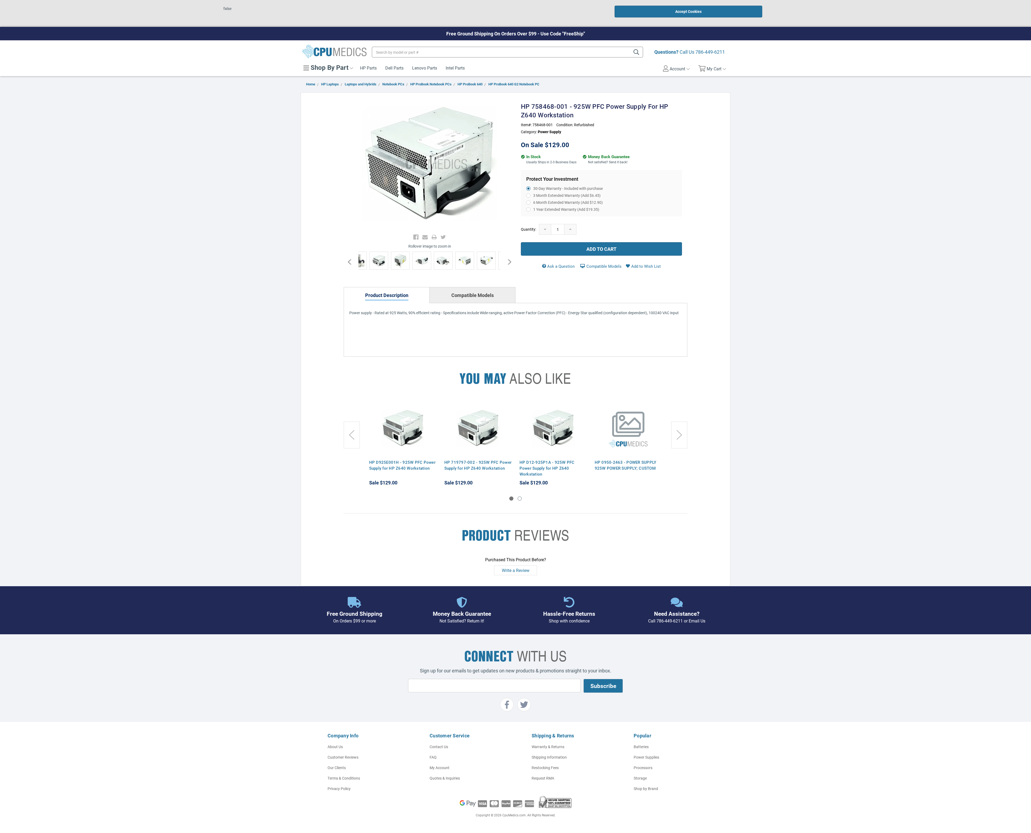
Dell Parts (394, 68)
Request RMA (543, 778)
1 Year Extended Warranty (566, 209)
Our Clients (337, 767)
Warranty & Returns (548, 746)
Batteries (641, 746)
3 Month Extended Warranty (567, 195)
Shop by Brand (646, 788)
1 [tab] (511, 499)
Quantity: (528, 229)
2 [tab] (520, 499)
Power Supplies (646, 757)
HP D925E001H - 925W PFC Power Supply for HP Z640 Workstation (402, 465)
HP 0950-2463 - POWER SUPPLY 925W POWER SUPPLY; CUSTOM (625, 465)
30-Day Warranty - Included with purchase (568, 188)
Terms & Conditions (344, 778)
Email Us (697, 621)
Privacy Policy (339, 788)
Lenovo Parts (424, 68)
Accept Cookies (688, 11)
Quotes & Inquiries (445, 778)
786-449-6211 (710, 52)
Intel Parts (455, 68)
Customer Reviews (343, 757)
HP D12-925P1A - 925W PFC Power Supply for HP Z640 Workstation (547, 468)
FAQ (433, 757)
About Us (335, 746)
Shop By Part (328, 67)
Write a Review (515, 570)
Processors (643, 767)
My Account (439, 767)
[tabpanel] (402, 443)
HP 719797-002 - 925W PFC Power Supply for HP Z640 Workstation (478, 465)
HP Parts (368, 68)
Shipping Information (549, 757)
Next (506, 261)
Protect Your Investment (552, 179)
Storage (640, 778)
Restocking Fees (545, 767)
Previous (352, 261)
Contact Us (439, 746)
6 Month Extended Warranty (568, 202)
